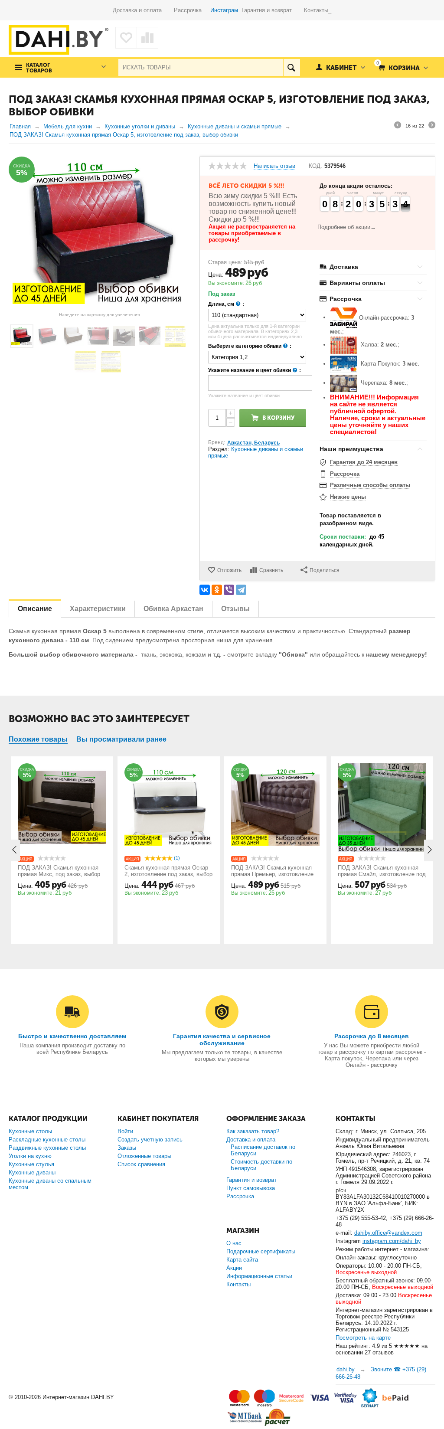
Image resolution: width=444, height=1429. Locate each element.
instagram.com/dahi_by (391, 1241)
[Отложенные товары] (126, 38)
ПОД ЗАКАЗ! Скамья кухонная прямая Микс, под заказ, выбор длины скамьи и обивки (59, 874)
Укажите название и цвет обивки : (254, 370)
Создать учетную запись (150, 1139)
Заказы (127, 1148)
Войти (125, 1131)
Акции (234, 1268)
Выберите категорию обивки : (249, 346)
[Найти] (291, 67)
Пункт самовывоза (250, 1188)
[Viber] (229, 590)
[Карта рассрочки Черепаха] (343, 382)
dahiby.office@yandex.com (388, 1233)
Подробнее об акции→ (346, 227)
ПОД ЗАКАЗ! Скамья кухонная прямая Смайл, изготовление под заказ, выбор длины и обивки (382, 874)
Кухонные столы (30, 1131)
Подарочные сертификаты (260, 1251)
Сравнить (271, 570)
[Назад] (397, 126)
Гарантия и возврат (273, 10)
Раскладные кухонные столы (47, 1139)
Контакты (238, 1284)
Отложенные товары (144, 1156)
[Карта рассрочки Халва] (343, 344)
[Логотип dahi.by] (58, 40)
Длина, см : (226, 304)
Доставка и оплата (143, 10)
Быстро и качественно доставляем (72, 1036)
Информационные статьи (259, 1276)
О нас (234, 1243)
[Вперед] (431, 126)
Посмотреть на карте (363, 1337)
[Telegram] (241, 590)
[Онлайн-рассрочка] (343, 317)
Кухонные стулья (31, 1164)
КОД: (315, 166)
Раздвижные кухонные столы (47, 1148)
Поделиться (325, 570)
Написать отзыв (274, 166)
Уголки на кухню (30, 1156)
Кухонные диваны (32, 1172)
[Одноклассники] (217, 590)
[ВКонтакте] (204, 590)
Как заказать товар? (252, 1131)
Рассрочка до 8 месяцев (371, 1036)
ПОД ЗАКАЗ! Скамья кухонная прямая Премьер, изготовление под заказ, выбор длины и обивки (275, 874)
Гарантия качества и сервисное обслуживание (222, 1039)
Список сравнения (141, 1164)
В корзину (278, 418)
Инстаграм (224, 10)
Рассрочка (191, 10)
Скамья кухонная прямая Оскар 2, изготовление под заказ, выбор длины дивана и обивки (168, 874)
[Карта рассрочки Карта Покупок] (343, 363)
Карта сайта (242, 1259)
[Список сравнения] (147, 38)
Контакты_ (317, 10)
